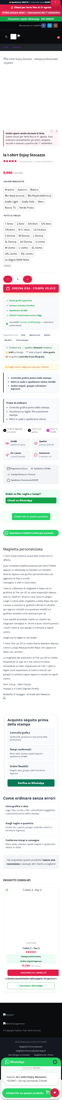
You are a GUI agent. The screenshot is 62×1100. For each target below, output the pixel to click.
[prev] (52, 131)
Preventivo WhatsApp (31, 985)
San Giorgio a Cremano (19, 1054)
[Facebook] (43, 25)
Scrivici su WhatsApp (30, 322)
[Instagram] (55, 25)
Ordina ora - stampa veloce (34, 288)
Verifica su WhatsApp (31, 783)
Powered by (31, 1068)
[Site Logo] (26, 37)
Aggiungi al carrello (33, 972)
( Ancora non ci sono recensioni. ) (36, 161)
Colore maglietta (13, 181)
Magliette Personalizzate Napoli (31, 1050)
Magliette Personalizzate (30, 1046)
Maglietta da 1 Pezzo (43, 1054)
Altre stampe (31, 943)
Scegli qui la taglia (13, 637)
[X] (49, 25)
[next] (56, 131)
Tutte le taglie (11, 215)
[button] (6, 37)
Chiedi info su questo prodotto (31, 516)
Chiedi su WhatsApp (19, 500)
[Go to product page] (31, 913)
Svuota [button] (7, 266)
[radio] (9, 189)
